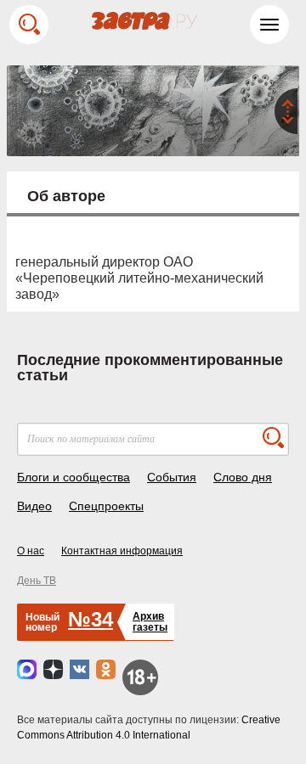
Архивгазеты (150, 621)
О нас (30, 551)
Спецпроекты (106, 506)
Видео (34, 506)
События (171, 477)
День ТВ (36, 581)
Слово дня (242, 477)
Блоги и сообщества (73, 477)
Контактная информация (122, 551)
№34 (90, 619)
